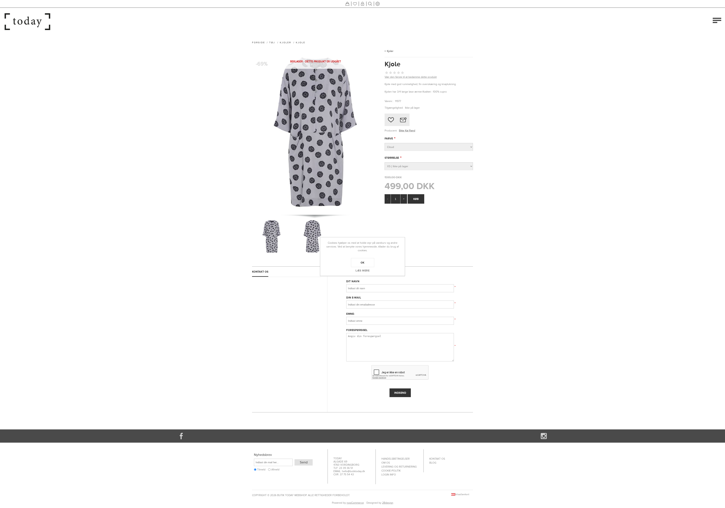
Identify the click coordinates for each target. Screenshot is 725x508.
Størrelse (392, 157)
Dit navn (352, 281)
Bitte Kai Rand (407, 130)
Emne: (350, 313)
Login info (388, 474)
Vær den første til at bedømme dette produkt (411, 77)
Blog (432, 462)
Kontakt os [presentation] (260, 271)
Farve (389, 138)
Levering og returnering (399, 466)
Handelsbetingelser (395, 458)
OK (363, 262)
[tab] (286, 272)
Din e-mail (353, 297)
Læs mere (362, 270)
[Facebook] (181, 436)
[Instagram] (543, 436)
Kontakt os (437, 458)
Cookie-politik (391, 470)
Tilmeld (261, 469)
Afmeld (275, 469)
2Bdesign (387, 502)
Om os (385, 462)
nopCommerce (355, 502)
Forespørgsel (356, 330)
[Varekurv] (347, 4)
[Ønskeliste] (355, 4)
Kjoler (390, 51)
